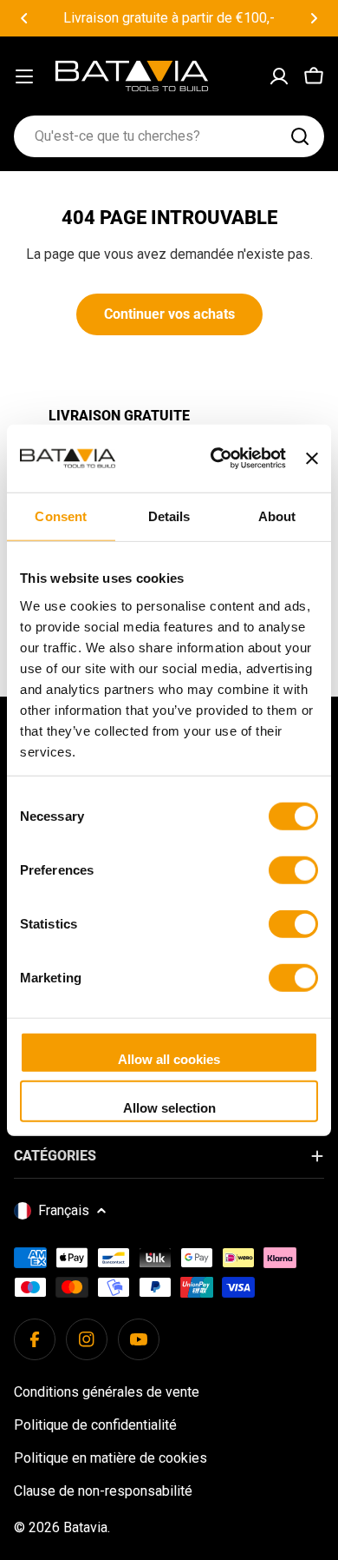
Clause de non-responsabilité (103, 1491)
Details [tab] (169, 516)
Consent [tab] (61, 516)
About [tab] (277, 516)
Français (63, 1210)
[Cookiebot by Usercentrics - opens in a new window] (215, 458)
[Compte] (279, 76)
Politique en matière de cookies (110, 1458)
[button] (24, 18)
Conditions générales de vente (106, 1392)
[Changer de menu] (24, 76)
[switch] (293, 870)
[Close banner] (312, 458)
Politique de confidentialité (95, 1425)
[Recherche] (299, 136)
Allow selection (169, 1107)
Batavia (85, 1527)
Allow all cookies (169, 1059)
